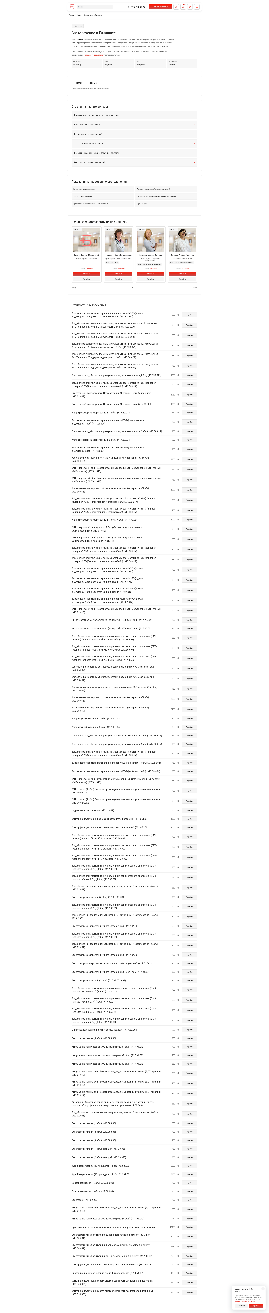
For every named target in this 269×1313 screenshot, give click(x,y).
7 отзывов (121, 269)
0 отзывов (89, 269)
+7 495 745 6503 (136, 6)
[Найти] (109, 7)
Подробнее (86, 279)
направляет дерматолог (94, 55)
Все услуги (77, 26)
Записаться (86, 274)
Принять (256, 1306)
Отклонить (241, 1306)
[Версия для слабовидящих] (190, 7)
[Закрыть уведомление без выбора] (263, 1288)
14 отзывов (185, 269)
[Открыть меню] (197, 7)
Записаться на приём (160, 7)
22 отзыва (153, 269)
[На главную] (72, 6)
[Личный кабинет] (176, 7)
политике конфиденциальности (245, 1301)
